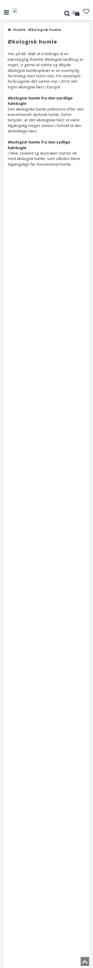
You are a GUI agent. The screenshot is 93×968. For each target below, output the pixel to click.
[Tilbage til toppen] (85, 963)
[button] (77, 14)
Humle (19, 29)
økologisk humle (44, 29)
